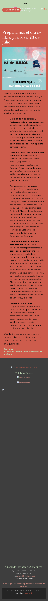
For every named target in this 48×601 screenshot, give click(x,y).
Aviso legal (7, 584)
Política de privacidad (24, 584)
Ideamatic (28, 593)
